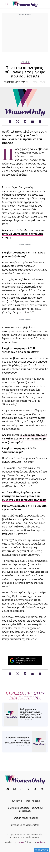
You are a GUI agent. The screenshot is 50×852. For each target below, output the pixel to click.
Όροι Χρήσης (33, 800)
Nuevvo (20, 842)
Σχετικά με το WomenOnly (25, 824)
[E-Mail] (32, 122)
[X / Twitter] (17, 122)
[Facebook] (10, 122)
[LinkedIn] (25, 122)
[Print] (40, 122)
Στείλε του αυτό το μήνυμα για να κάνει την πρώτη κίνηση (23, 233)
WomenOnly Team (14, 82)
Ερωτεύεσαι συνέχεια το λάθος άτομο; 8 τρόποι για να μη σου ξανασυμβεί (24, 438)
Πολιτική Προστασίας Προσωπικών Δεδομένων (25, 809)
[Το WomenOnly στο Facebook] (7, 789)
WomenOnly (25, 780)
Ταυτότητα (16, 800)
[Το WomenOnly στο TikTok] (21, 789)
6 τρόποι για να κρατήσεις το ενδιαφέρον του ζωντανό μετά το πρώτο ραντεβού (24, 496)
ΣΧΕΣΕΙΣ (25, 62)
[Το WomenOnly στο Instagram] (14, 789)
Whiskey (41, 842)
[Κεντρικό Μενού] (5, 4)
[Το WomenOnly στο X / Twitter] (28, 789)
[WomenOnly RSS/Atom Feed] (42, 789)
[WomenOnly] (25, 4)
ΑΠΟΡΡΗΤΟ (43, 850)
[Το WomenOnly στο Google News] (35, 789)
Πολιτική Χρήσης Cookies (25, 817)
